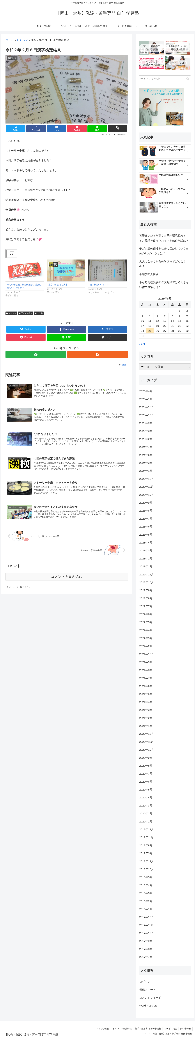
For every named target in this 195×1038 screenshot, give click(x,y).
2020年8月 (145, 765)
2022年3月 (145, 638)
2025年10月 (146, 414)
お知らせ (22, 40)
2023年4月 (145, 542)
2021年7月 (145, 677)
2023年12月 (146, 478)
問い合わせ (185, 1028)
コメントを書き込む (66, 576)
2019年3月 (145, 853)
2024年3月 (145, 462)
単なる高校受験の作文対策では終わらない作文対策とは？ (164, 285)
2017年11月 (146, 925)
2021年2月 (145, 717)
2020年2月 (145, 813)
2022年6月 (145, 614)
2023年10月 (146, 494)
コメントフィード (150, 997)
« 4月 (142, 344)
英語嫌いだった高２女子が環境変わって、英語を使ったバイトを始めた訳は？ (164, 238)
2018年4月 (145, 885)
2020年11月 (146, 741)
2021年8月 (145, 670)
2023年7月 (145, 518)
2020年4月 (145, 797)
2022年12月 (146, 574)
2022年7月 (145, 606)
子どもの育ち (26, 313)
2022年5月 (145, 622)
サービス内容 (170, 1028)
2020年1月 (145, 821)
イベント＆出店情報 (122, 1028)
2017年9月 (145, 940)
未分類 (40, 313)
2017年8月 (145, 948)
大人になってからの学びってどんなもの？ (162, 264)
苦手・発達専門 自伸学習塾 (148, 1028)
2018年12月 (146, 861)
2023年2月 (145, 558)
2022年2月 (145, 646)
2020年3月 (145, 805)
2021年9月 (145, 662)
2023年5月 (145, 534)
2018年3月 (145, 893)
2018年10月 (146, 869)
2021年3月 (145, 709)
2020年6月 (145, 781)
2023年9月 (145, 502)
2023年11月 (146, 486)
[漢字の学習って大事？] (66, 270)
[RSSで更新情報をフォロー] (97, 354)
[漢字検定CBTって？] (107, 270)
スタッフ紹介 (102, 1028)
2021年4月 (145, 701)
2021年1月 (145, 725)
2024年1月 (145, 470)
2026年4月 (145, 391)
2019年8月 (145, 845)
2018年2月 (145, 901)
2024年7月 (145, 446)
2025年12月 (146, 407)
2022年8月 (145, 598)
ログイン (144, 981)
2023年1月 (145, 566)
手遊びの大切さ (148, 274)
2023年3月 (145, 550)
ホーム (9, 40)
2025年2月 (145, 438)
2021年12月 (146, 654)
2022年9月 (145, 590)
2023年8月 (145, 510)
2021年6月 (145, 686)
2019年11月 (146, 837)
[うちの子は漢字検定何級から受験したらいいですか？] (24, 270)
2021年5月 (145, 693)
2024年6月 (145, 454)
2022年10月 (146, 582)
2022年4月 (145, 630)
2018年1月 (145, 909)
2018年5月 (145, 877)
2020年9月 (145, 757)
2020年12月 (146, 733)
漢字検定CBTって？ (99, 284)
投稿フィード (147, 989)
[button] (187, 79)
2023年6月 (145, 526)
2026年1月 (145, 399)
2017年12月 (146, 917)
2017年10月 (146, 933)
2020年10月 (146, 749)
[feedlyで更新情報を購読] (35, 354)
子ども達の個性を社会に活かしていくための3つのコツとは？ (164, 251)
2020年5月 (145, 789)
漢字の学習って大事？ (59, 284)
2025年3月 (145, 430)
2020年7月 (145, 773)
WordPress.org (148, 1005)
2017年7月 (145, 956)
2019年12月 (146, 829)
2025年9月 (145, 423)
